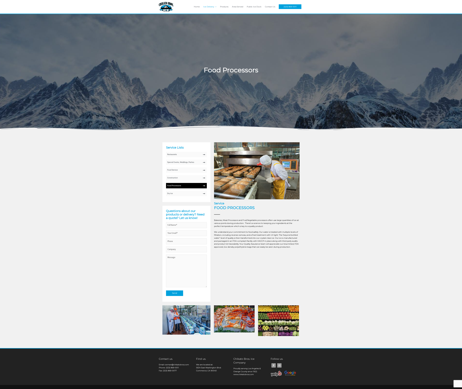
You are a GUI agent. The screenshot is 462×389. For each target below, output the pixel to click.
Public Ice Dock (254, 7)
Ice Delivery (208, 7)
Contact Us (270, 7)
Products (224, 7)
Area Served (237, 7)
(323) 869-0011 (290, 7)
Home (197, 7)
